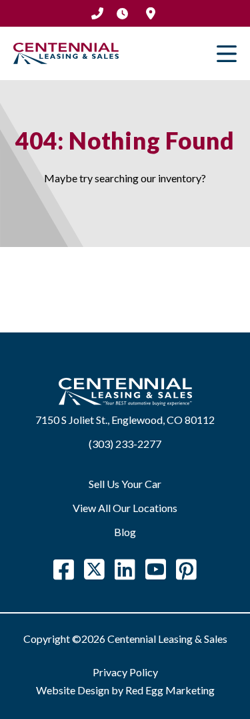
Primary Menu (227, 53)
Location (150, 13)
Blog (125, 531)
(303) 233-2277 (97, 13)
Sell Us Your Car (125, 483)
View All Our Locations (125, 507)
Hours (122, 13)
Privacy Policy (125, 672)
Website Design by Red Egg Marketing (125, 690)
